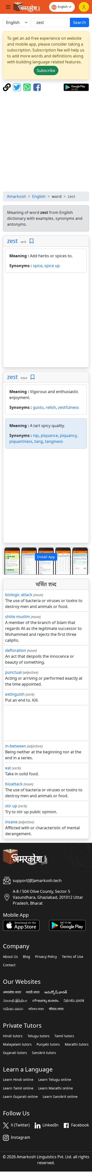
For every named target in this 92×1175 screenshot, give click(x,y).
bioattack (14, 784)
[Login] (84, 7)
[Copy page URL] (7, 86)
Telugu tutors (38, 1036)
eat (8, 768)
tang (38, 441)
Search (79, 22)
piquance (49, 435)
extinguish (15, 694)
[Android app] (67, 925)
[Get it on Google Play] (76, 86)
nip (36, 435)
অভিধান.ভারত (36, 1009)
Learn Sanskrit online (60, 1097)
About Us (10, 957)
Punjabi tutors (48, 1044)
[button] (9, 560)
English (39, 196)
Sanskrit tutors (44, 1053)
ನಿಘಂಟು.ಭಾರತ (74, 1001)
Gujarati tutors (15, 1053)
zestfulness (68, 407)
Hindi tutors (13, 1036)
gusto (38, 407)
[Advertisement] (46, 141)
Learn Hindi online (18, 1080)
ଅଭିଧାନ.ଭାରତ (13, 1009)
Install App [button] (46, 556)
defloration (15, 650)
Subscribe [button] (46, 70)
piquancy (68, 435)
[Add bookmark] (31, 241)
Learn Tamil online (18, 1088)
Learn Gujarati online (20, 1097)
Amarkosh (16, 196)
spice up (52, 265)
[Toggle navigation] (8, 7)
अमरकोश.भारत (12, 992)
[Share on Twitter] (17, 86)
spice (37, 265)
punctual (13, 672)
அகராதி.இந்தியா (15, 1001)
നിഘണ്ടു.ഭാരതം (45, 1001)
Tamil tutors (64, 1036)
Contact (9, 965)
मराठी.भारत (32, 992)
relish (51, 407)
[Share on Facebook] (37, 86)
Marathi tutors (77, 1044)
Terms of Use (72, 957)
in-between (15, 746)
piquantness (20, 441)
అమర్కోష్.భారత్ (55, 992)
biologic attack (18, 594)
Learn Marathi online (55, 1088)
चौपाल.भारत (56, 1009)
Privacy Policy (46, 957)
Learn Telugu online (54, 1080)
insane (11, 822)
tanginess (54, 441)
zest (12, 241)
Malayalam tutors (17, 1044)
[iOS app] (21, 925)
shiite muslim (17, 616)
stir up (11, 806)
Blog (26, 957)
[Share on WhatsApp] (27, 86)
